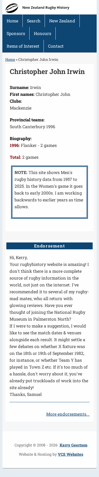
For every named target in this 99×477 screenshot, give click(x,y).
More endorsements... (67, 414)
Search (33, 20)
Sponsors (16, 33)
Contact (56, 46)
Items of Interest (23, 46)
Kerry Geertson (73, 445)
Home (12, 20)
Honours (42, 33)
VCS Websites (70, 454)
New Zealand (62, 20)
